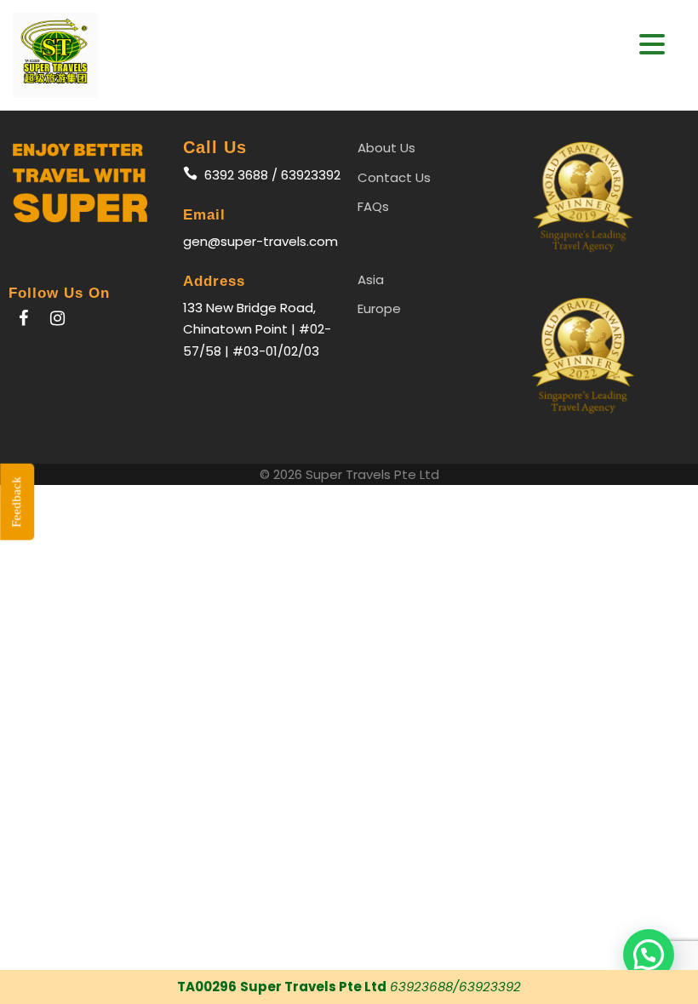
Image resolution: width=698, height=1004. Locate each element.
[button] (652, 44)
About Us (386, 148)
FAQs (373, 206)
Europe (379, 308)
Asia (371, 279)
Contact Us (394, 177)
